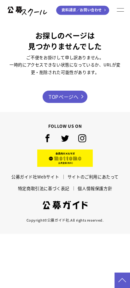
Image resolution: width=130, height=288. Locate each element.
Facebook (47, 138)
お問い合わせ (82, 10)
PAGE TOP (122, 280)
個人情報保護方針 (95, 188)
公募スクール (28, 10)
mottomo (65, 158)
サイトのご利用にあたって (93, 177)
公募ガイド (65, 205)
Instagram (82, 138)
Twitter (65, 138)
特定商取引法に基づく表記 (43, 188)
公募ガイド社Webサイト (35, 177)
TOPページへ (63, 96)
